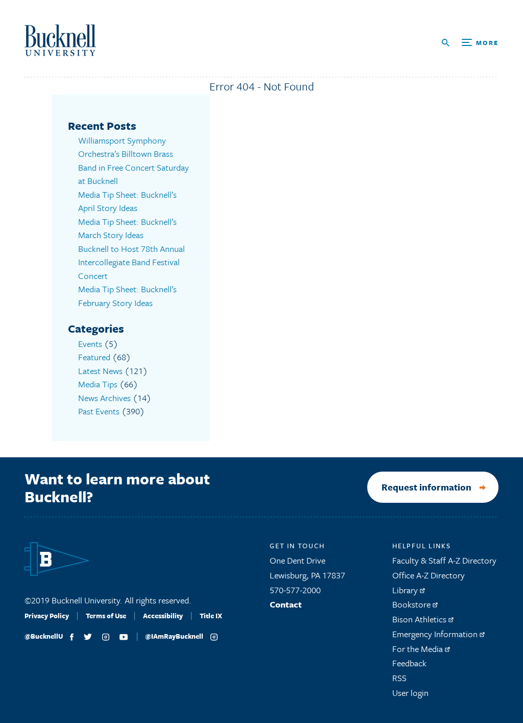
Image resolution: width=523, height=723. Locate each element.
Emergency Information (436, 633)
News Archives (104, 397)
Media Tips (97, 384)
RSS (399, 677)
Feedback (409, 663)
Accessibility (163, 616)
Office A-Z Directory (428, 575)
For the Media (418, 648)
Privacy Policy (47, 616)
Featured (94, 357)
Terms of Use (106, 616)
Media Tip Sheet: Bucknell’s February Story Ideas (127, 296)
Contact (286, 604)
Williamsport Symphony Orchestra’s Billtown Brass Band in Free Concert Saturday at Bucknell (133, 161)
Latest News (100, 370)
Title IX (211, 616)
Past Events (99, 411)
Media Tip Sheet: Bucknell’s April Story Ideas (127, 201)
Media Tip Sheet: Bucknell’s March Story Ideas (127, 228)
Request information (426, 487)
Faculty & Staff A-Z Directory (444, 560)
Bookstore (412, 604)
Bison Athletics (420, 619)
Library (406, 590)
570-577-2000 (295, 590)
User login (410, 692)
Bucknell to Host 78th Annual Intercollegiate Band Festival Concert (131, 262)
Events (90, 343)
